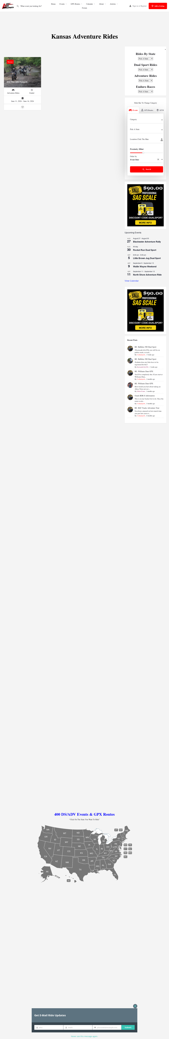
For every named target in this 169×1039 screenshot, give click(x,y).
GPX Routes (75, 4)
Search (148, 169)
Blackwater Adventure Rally (147, 241)
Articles (113, 4)
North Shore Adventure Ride (147, 274)
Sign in (135, 6)
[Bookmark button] (22, 107)
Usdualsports (141, 355)
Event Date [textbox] (134, 159)
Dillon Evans (141, 391)
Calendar (89, 4)
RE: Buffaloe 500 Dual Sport (145, 347)
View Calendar (132, 280)
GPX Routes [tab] (148, 110)
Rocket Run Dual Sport (144, 249)
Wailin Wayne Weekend (144, 266)
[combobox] (146, 120)
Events (62, 4)
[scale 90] (145, 205)
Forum (84, 8)
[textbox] (146, 120)
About (101, 4)
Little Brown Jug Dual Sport (147, 258)
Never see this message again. (84, 1036)
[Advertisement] (84, 20)
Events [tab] (135, 110)
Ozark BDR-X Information (145, 395)
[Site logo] (8, 5)
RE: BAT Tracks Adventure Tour (147, 408)
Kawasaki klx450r (142, 367)
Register (144, 6)
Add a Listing (159, 6)
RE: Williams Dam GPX (144, 371)
